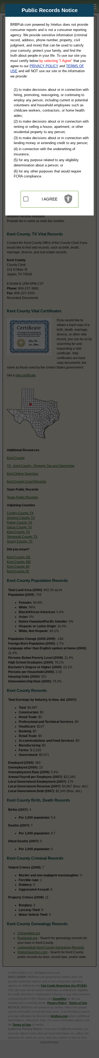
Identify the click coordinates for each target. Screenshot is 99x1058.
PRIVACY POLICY (44, 66)
